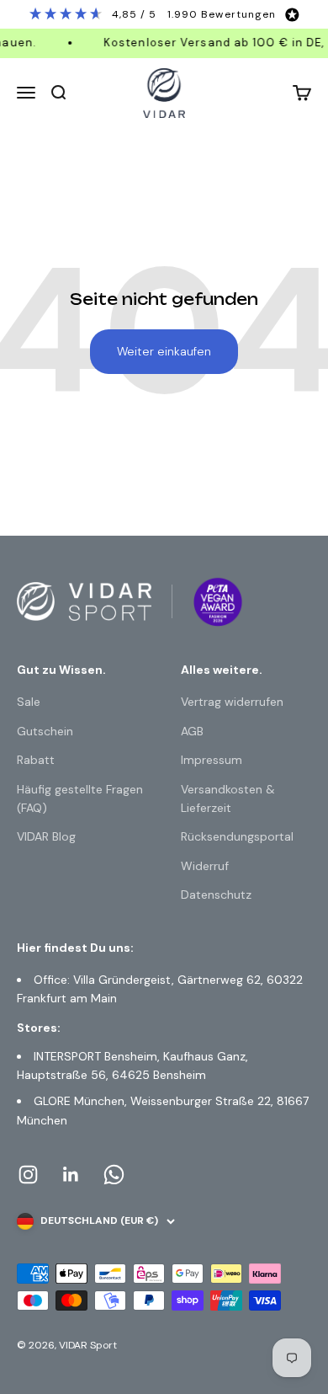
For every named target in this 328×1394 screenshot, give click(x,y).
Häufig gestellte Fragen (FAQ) (80, 798)
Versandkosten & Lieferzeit (228, 798)
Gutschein (45, 731)
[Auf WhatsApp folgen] (114, 1174)
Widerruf (205, 865)
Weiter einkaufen (164, 351)
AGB (192, 731)
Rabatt (36, 759)
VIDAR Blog (46, 836)
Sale (28, 701)
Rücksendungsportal (237, 836)
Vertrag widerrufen (232, 701)
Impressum (211, 759)
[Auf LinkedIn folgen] (71, 1174)
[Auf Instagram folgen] (28, 1174)
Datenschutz (216, 894)
